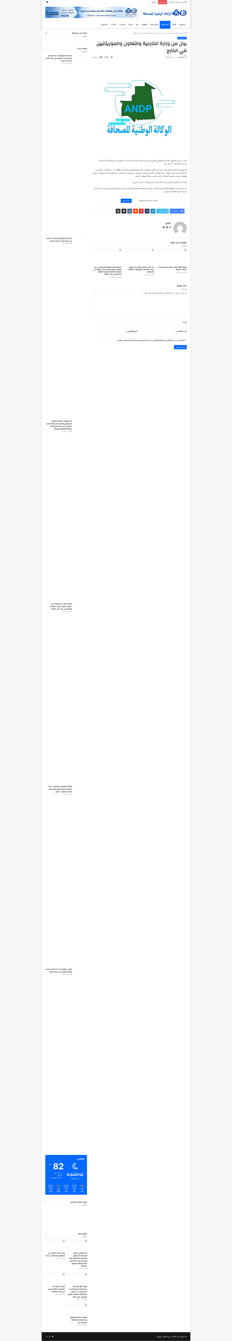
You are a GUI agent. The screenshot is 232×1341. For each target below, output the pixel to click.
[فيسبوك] (166, 227)
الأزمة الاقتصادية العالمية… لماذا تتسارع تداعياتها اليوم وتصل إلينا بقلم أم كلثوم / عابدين (60, 789)
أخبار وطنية (165, 24)
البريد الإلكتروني (181, 331)
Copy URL (126, 201)
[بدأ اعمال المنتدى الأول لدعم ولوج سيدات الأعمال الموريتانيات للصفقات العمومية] (139, 257)
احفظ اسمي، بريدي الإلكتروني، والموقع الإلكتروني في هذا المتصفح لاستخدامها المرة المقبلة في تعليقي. (151, 340)
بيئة (137, 24)
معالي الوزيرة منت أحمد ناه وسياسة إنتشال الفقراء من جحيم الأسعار (59, 970)
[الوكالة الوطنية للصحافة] (164, 12)
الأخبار (174, 24)
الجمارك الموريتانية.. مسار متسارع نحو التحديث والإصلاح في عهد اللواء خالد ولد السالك (59, 58)
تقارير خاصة (154, 24)
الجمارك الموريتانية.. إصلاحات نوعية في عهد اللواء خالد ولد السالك (59, 240)
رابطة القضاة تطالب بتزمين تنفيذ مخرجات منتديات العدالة (172, 268)
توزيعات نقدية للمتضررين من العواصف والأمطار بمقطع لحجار (78, 1320)
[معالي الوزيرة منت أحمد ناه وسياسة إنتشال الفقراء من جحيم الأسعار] (80, 1058)
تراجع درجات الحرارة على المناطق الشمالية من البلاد (55, 1254)
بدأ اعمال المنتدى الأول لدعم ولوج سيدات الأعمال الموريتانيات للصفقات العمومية (140, 269)
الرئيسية (182, 24)
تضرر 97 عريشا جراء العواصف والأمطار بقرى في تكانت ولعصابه (56, 1289)
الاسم (184, 322)
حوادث (130, 24)
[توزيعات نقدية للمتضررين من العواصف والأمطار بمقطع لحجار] (77, 1309)
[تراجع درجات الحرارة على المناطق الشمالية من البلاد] (55, 1245)
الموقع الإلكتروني (132, 331)
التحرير (180, 57)
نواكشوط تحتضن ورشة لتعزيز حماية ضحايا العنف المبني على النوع (135, 2)
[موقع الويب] (169, 227)
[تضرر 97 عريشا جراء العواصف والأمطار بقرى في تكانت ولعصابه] (55, 1278)
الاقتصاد (144, 24)
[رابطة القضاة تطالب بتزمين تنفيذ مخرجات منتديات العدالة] (172, 257)
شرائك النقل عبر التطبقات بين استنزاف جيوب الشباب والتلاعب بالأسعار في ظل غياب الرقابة (60, 606)
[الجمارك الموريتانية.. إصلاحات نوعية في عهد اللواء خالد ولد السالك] (80, 327)
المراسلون (104, 24)
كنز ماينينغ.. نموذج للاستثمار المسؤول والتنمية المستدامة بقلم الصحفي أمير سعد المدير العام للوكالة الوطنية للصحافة (59, 424)
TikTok (113, 24)
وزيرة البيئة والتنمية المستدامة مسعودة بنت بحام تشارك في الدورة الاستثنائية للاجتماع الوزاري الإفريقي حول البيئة (77, 1291)
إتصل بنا (122, 24)
